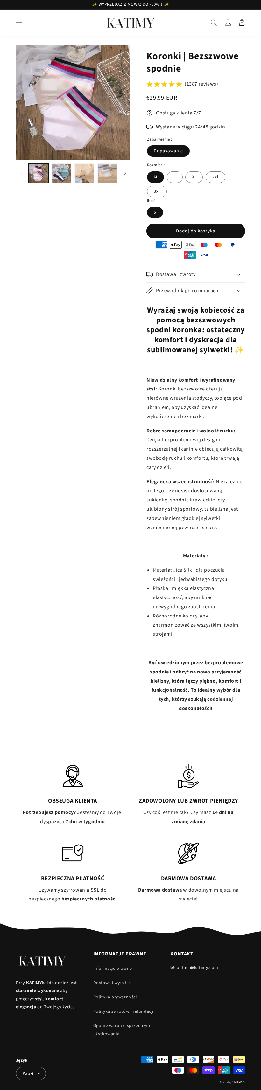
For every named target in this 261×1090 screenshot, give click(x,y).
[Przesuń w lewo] (21, 173)
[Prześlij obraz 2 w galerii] (61, 173)
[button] (19, 23)
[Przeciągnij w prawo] (124, 173)
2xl (215, 177)
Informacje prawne (112, 968)
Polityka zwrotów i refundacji (123, 1011)
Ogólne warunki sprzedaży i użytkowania (121, 1030)
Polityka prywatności (115, 997)
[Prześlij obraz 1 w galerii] (38, 173)
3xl (157, 191)
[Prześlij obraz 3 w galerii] (84, 173)
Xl (194, 177)
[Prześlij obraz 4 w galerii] (107, 173)
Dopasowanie (168, 151)
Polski (28, 1073)
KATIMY (237, 1082)
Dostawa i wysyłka (112, 983)
